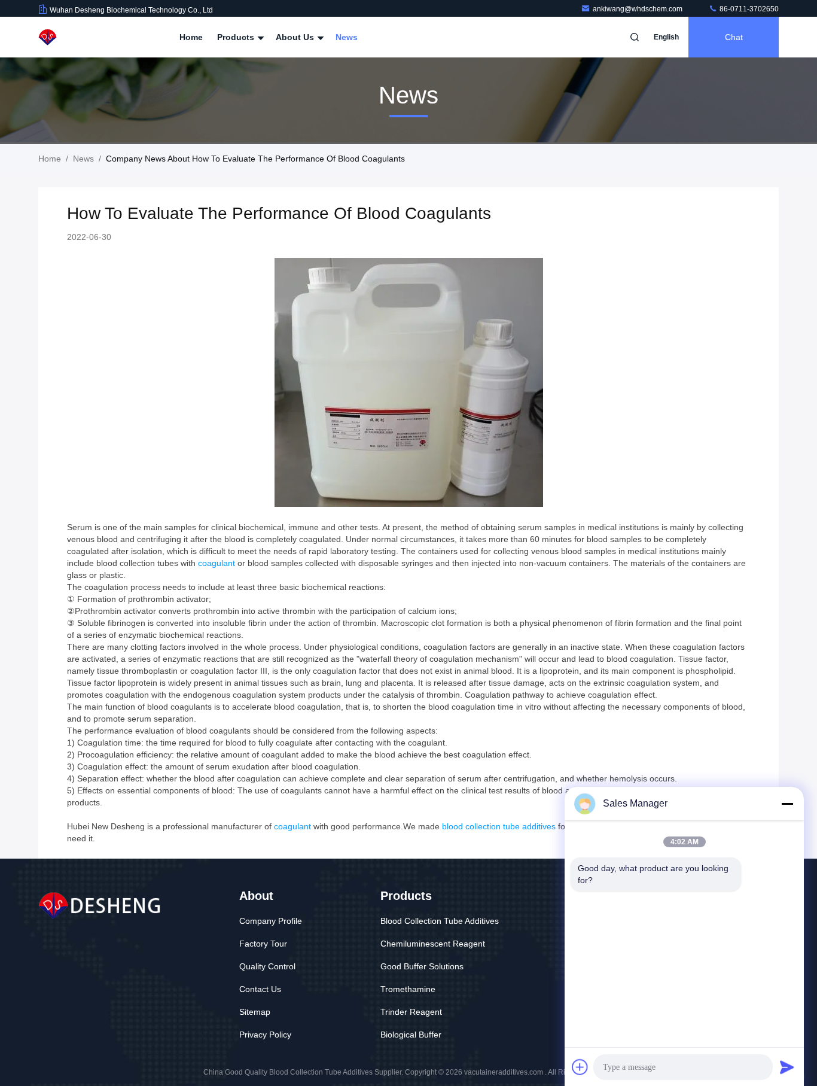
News (347, 37)
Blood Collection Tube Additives (439, 921)
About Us (296, 37)
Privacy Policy (265, 1034)
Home (191, 37)
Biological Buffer (410, 1034)
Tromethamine (407, 989)
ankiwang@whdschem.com (638, 9)
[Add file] (580, 1067)
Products (237, 37)
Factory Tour (263, 943)
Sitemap (254, 1012)
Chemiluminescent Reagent (432, 943)
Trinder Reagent (411, 1012)
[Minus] (787, 803)
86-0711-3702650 (748, 9)
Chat (734, 37)
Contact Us (260, 989)
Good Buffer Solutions (422, 966)
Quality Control (267, 966)
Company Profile (270, 921)
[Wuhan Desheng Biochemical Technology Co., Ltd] (76, 37)
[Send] (787, 1067)
